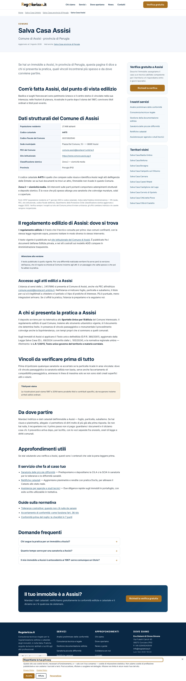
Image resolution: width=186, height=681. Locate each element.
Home (20, 13)
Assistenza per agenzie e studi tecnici (40, 488)
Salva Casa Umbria (33, 13)
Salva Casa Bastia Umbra (141, 155)
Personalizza (55, 676)
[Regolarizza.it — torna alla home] (33, 5)
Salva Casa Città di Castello (142, 203)
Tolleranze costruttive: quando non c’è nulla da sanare (49, 508)
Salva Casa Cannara (139, 176)
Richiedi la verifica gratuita (143, 598)
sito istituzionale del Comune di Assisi (70, 239)
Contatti (121, 4)
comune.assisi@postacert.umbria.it (78, 150)
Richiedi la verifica (147, 88)
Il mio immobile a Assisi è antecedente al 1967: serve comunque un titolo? (60, 560)
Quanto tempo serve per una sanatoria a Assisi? (46, 550)
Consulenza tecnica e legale (142, 112)
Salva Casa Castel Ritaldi (141, 182)
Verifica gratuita (155, 4)
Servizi (82, 4)
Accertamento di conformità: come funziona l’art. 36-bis (50, 512)
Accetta (29, 676)
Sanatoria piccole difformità (69, 651)
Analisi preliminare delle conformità (146, 107)
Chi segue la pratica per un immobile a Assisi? (45, 541)
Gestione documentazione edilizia (72, 646)
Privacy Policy (28, 670)
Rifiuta (41, 676)
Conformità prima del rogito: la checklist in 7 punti (46, 517)
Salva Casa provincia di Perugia (56, 13)
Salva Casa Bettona (138, 160)
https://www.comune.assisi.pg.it (76, 156)
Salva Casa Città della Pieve (142, 198)
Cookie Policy (42, 670)
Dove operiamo (97, 4)
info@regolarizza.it (141, 649)
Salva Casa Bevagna (139, 166)
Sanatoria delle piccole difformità (38, 472)
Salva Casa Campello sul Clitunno (145, 171)
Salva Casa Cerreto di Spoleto (143, 192)
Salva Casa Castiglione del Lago (144, 187)
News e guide (101, 646)
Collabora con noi (103, 651)
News (111, 4)
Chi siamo (70, 4)
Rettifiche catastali (30, 480)
